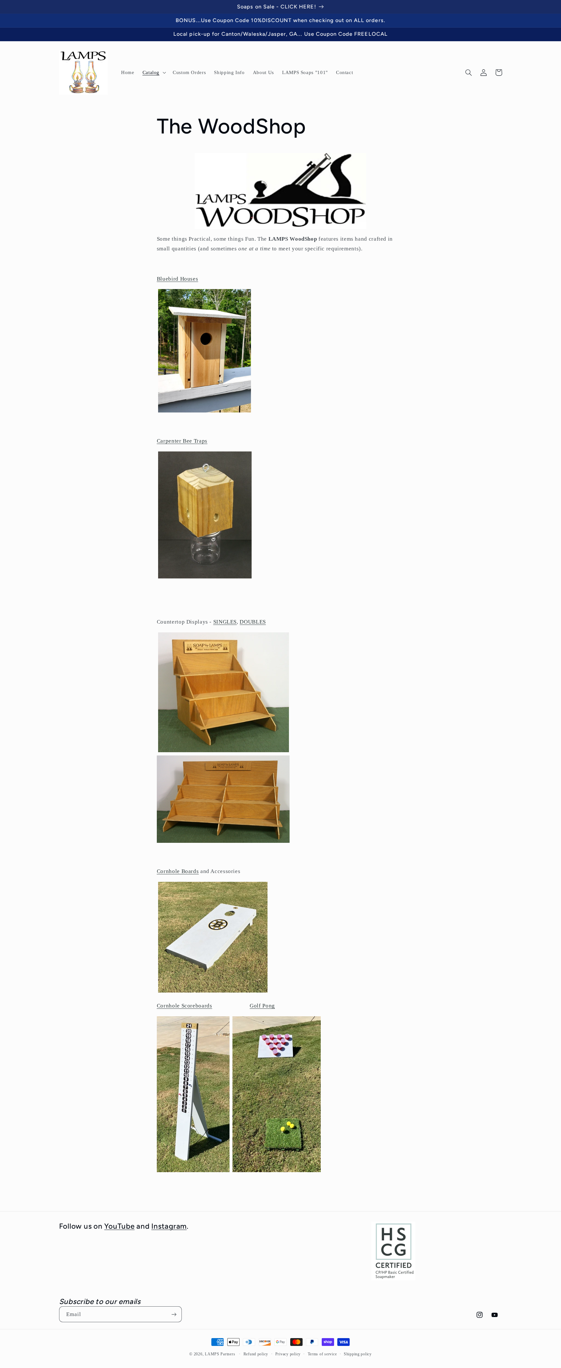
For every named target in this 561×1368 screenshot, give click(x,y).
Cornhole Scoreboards (184, 1006)
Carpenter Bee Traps (182, 441)
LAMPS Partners (220, 1354)
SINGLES (225, 622)
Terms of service (322, 1354)
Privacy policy (288, 1354)
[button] (153, 72)
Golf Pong (262, 1006)
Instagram (169, 1226)
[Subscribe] (173, 1314)
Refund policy (255, 1354)
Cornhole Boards (178, 871)
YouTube (119, 1226)
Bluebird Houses (177, 279)
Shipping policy (358, 1354)
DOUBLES (253, 622)
